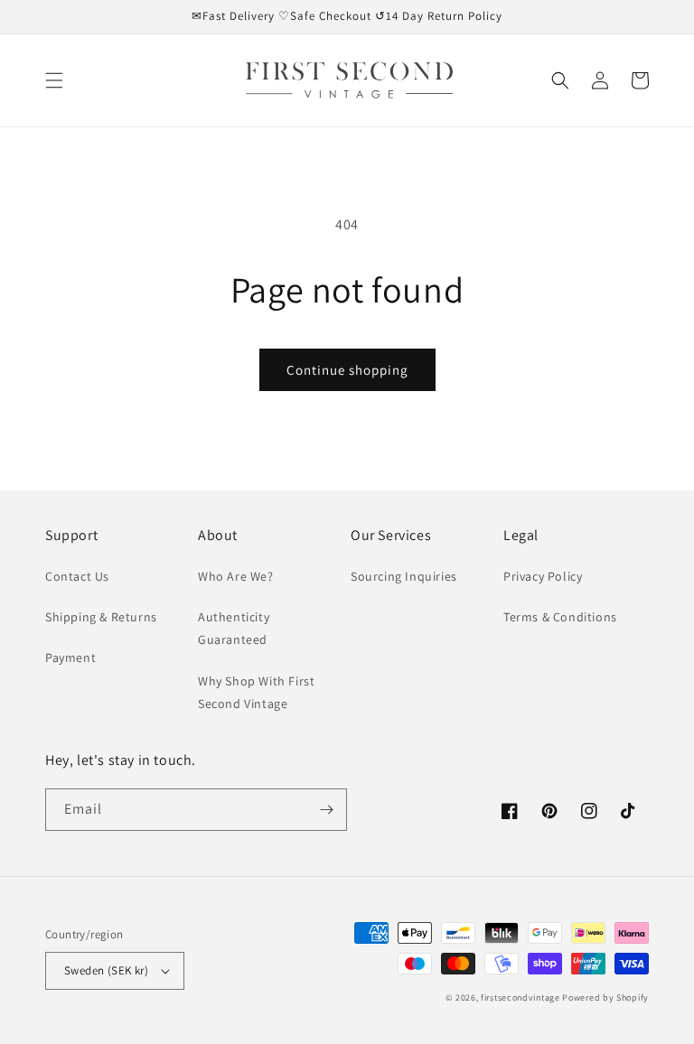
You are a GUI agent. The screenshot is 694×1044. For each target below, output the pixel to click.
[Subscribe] (326, 809)
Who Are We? (236, 576)
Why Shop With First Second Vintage (256, 692)
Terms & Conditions (560, 617)
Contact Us (77, 576)
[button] (54, 80)
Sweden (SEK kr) (106, 970)
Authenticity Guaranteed (233, 628)
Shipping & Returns (101, 617)
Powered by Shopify (605, 997)
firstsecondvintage (520, 997)
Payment (70, 657)
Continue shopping (347, 369)
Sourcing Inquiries (404, 576)
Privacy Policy (542, 576)
